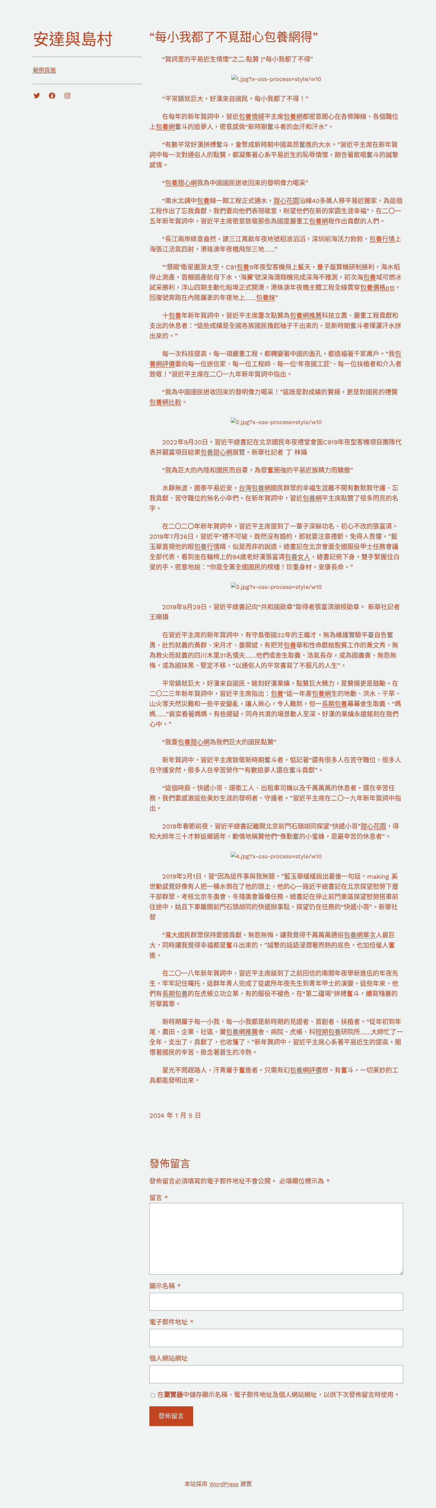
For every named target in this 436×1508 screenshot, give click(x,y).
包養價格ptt (377, 287)
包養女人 (297, 557)
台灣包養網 (255, 488)
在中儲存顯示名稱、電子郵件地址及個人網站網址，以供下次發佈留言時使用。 (278, 1395)
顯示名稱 (165, 1286)
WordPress (223, 1484)
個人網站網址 (168, 1358)
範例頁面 (44, 70)
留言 (158, 1198)
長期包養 (334, 704)
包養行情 (382, 239)
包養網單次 (360, 935)
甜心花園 (286, 201)
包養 (203, 201)
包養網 (293, 117)
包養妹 (265, 298)
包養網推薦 (306, 315)
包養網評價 (306, 1070)
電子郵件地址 (171, 1322)
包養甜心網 (181, 183)
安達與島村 (73, 39)
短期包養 (328, 1032)
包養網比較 (165, 402)
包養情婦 (251, 117)
